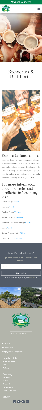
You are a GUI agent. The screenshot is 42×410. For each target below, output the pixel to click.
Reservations (22, 2)
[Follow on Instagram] (14, 401)
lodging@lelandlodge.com (12, 352)
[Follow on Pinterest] (23, 401)
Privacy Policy (32, 277)
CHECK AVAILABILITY (21, 333)
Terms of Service (19, 278)
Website (16, 201)
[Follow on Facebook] (19, 401)
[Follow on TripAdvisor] (27, 401)
